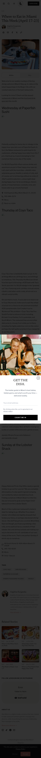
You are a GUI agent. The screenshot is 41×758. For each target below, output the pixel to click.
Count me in (20, 417)
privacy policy (7, 411)
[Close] (38, 378)
